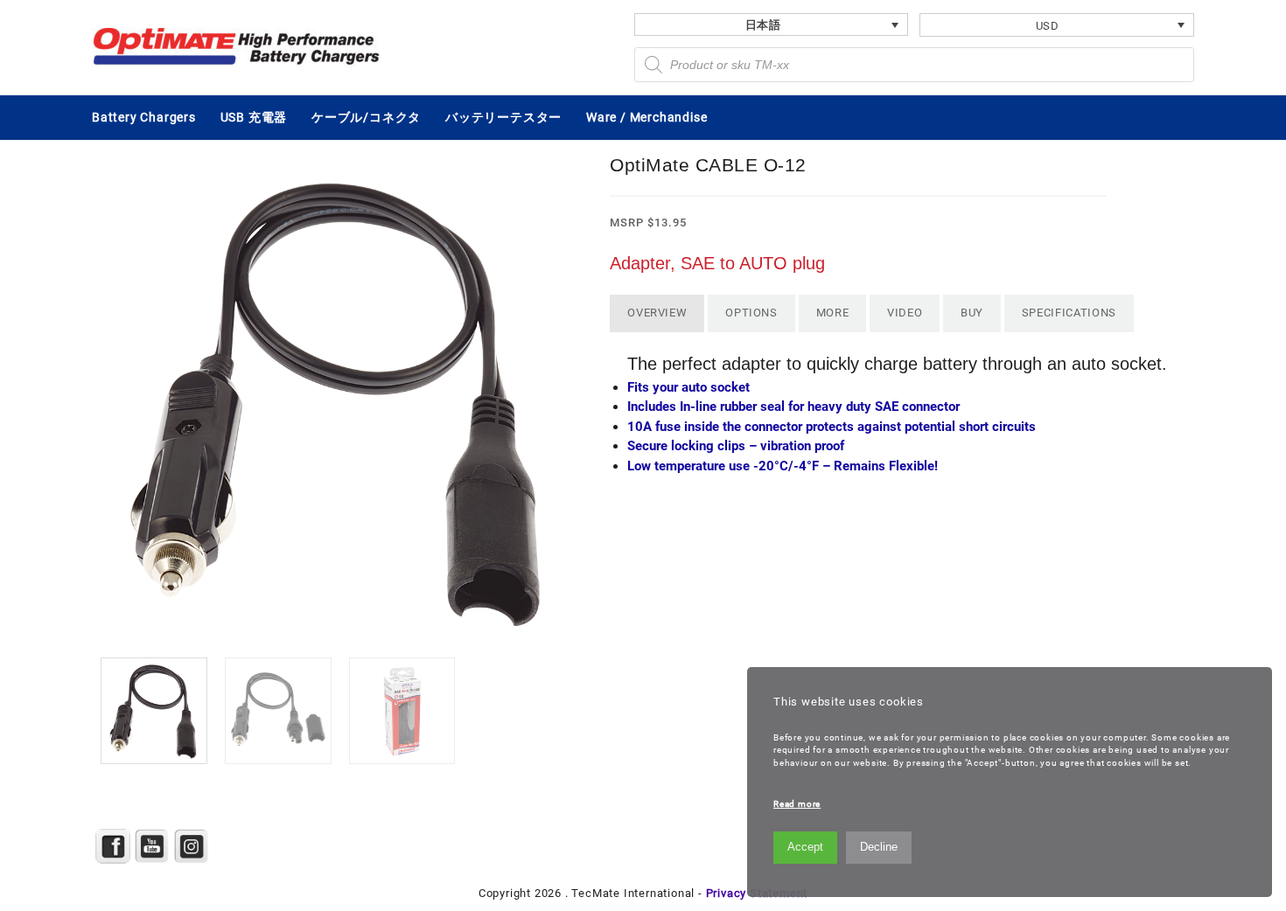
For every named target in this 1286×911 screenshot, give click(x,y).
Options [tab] (751, 312)
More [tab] (832, 312)
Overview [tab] (657, 312)
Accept (805, 846)
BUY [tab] (972, 312)
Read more (797, 804)
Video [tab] (904, 312)
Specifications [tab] (1069, 312)
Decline (879, 846)
